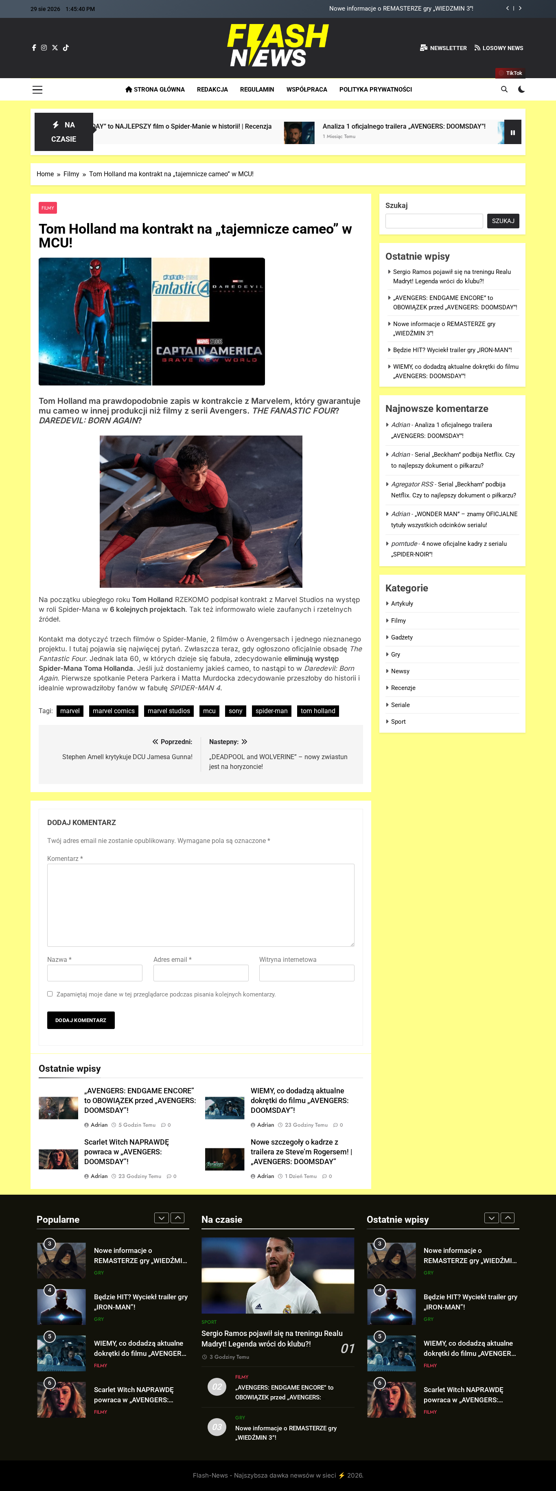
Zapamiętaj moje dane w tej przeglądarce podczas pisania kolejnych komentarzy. (166, 994)
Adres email (172, 959)
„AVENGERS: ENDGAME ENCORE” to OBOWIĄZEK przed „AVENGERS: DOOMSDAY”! (140, 1100)
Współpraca (307, 89)
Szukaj (396, 205)
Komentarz (65, 859)
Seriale (400, 705)
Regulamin (257, 89)
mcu (209, 711)
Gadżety (402, 637)
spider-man (272, 711)
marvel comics (114, 711)
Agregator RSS (412, 484)
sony (236, 711)
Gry (395, 654)
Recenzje (403, 688)
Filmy (48, 207)
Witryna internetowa (288, 959)
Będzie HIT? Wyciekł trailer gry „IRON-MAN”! (452, 350)
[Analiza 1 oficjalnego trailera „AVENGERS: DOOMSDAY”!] (239, 137)
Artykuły (402, 603)
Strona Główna (158, 89)
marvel (70, 711)
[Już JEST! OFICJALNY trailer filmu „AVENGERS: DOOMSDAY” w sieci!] (453, 137)
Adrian (99, 1125)
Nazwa (59, 959)
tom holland (318, 711)
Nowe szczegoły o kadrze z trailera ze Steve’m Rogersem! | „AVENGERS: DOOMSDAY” (301, 1152)
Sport (398, 721)
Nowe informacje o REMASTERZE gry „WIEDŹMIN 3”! (401, 9)
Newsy (400, 671)
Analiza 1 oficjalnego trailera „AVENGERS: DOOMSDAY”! (344, 126)
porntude (404, 543)
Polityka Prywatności (375, 89)
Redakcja (212, 89)
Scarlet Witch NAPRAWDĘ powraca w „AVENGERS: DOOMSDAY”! (126, 1152)
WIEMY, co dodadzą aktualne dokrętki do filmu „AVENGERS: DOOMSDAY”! (300, 1100)
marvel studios (169, 711)
